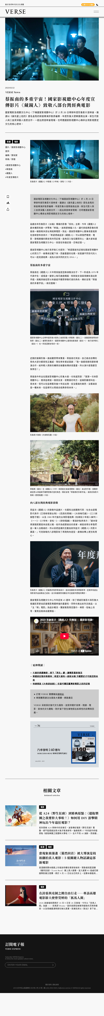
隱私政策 (56, 985)
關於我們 (48, 985)
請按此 (61, 694)
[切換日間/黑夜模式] (97, 5)
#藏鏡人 (9, 173)
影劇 (9, 142)
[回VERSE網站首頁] (15, 12)
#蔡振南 (9, 169)
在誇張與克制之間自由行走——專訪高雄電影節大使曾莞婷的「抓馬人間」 (67, 895)
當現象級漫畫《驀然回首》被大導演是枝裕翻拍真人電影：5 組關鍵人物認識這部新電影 (67, 858)
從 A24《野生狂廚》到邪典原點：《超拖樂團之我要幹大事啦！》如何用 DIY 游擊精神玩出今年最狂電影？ (69, 818)
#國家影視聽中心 (13, 165)
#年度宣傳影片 (12, 177)
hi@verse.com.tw (64, 988)
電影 (16, 142)
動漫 (42, 847)
